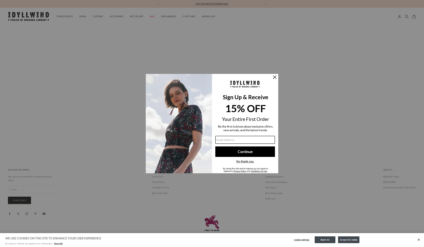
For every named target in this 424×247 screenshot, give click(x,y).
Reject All (324, 239)
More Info (58, 243)
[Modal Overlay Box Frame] (212, 123)
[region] (212, 240)
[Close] (418, 239)
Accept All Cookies (349, 239)
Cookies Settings (301, 239)
